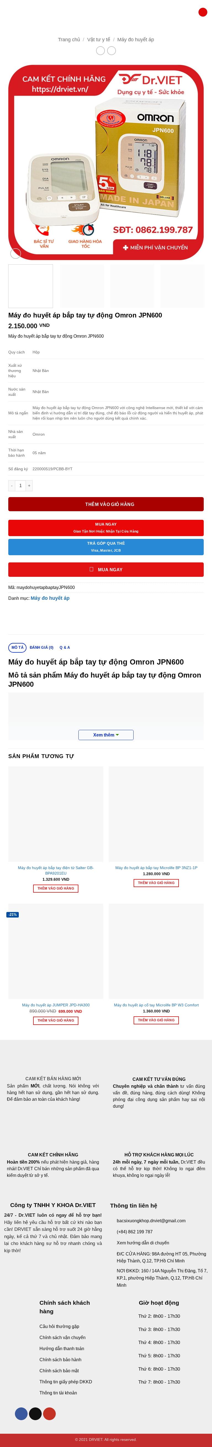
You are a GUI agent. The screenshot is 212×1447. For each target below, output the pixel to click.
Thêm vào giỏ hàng (109, 504)
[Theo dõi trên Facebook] (21, 1413)
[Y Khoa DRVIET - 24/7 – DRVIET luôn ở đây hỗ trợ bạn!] (106, 12)
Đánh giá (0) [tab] (41, 647)
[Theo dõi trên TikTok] (35, 1413)
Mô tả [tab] (17, 647)
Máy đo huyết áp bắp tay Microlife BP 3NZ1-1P (156, 867)
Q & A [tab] (65, 647)
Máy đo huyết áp (135, 39)
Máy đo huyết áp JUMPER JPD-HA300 (56, 1005)
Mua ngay (110, 569)
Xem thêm (103, 735)
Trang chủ (69, 39)
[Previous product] (111, 50)
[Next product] (100, 50)
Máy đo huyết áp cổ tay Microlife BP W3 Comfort (156, 1005)
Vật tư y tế (98, 39)
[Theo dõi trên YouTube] (49, 1413)
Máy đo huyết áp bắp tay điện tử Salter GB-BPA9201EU (56, 870)
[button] (7, 12)
